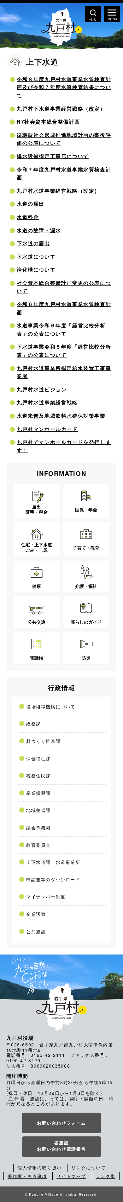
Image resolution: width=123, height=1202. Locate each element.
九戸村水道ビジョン (42, 389)
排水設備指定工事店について (53, 156)
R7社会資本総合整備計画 (48, 121)
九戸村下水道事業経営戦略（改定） (61, 108)
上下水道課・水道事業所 (53, 862)
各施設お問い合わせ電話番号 (61, 1145)
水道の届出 (30, 203)
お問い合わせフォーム (61, 1123)
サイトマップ (71, 1176)
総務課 (33, 723)
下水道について (36, 256)
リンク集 (105, 1176)
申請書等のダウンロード (53, 879)
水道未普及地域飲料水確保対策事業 (61, 415)
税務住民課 (38, 775)
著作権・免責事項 (27, 1176)
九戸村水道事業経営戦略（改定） (58, 190)
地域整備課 (38, 810)
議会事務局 (38, 827)
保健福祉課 (38, 758)
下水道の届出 (33, 243)
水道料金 (28, 217)
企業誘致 (36, 914)
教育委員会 (38, 845)
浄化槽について (36, 269)
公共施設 (36, 931)
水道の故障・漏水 (39, 230)
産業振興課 (38, 793)
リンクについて (88, 1167)
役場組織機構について (50, 706)
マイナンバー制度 (46, 896)
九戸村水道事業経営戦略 (47, 402)
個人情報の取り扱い (39, 1167)
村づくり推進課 (43, 741)
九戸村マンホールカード (47, 429)
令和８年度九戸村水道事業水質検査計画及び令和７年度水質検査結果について (64, 87)
